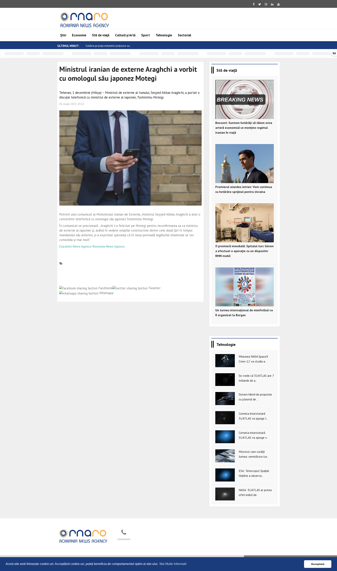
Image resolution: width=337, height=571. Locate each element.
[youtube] (278, 4)
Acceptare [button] (318, 564)
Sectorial (184, 35)
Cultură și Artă (125, 35)
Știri (63, 35)
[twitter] (259, 4)
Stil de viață (100, 35)
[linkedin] (272, 4)
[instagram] (266, 4)
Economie (79, 35)
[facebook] (254, 4)
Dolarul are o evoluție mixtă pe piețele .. (108, 45)
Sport (145, 35)
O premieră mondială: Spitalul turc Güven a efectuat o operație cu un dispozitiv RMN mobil (244, 251)
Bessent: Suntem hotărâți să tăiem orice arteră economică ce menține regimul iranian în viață (243, 127)
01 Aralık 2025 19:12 (71, 104)
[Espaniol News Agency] (82, 535)
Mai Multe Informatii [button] (173, 564)
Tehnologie (164, 35)
